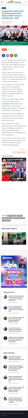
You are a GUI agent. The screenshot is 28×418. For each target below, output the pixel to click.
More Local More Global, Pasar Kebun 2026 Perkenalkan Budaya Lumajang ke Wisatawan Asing (16, 319)
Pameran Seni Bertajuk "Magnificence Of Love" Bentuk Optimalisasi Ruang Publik (14, 241)
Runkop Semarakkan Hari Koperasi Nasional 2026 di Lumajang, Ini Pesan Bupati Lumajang (15, 400)
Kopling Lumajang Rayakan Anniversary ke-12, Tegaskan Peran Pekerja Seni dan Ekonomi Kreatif (15, 368)
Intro (4, 49)
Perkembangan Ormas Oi (19, 152)
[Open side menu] (1, 2)
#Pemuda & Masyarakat (19, 218)
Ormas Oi (15, 145)
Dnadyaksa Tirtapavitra (7, 21)
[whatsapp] (15, 55)
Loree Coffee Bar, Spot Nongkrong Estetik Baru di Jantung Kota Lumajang (15, 329)
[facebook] (3, 55)
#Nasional (19, 215)
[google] (11, 55)
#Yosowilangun (6, 220)
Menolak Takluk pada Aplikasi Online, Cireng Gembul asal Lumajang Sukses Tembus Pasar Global (16, 298)
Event (4, 8)
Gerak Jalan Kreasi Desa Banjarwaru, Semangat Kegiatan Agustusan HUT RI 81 (16, 358)
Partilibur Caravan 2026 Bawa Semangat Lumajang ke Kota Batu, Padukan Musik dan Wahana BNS (16, 339)
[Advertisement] (14, 198)
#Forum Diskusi (11, 215)
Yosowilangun (5, 103)
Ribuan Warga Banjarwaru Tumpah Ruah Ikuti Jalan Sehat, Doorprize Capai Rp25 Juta (15, 309)
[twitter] (7, 55)
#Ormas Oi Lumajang (7, 218)
